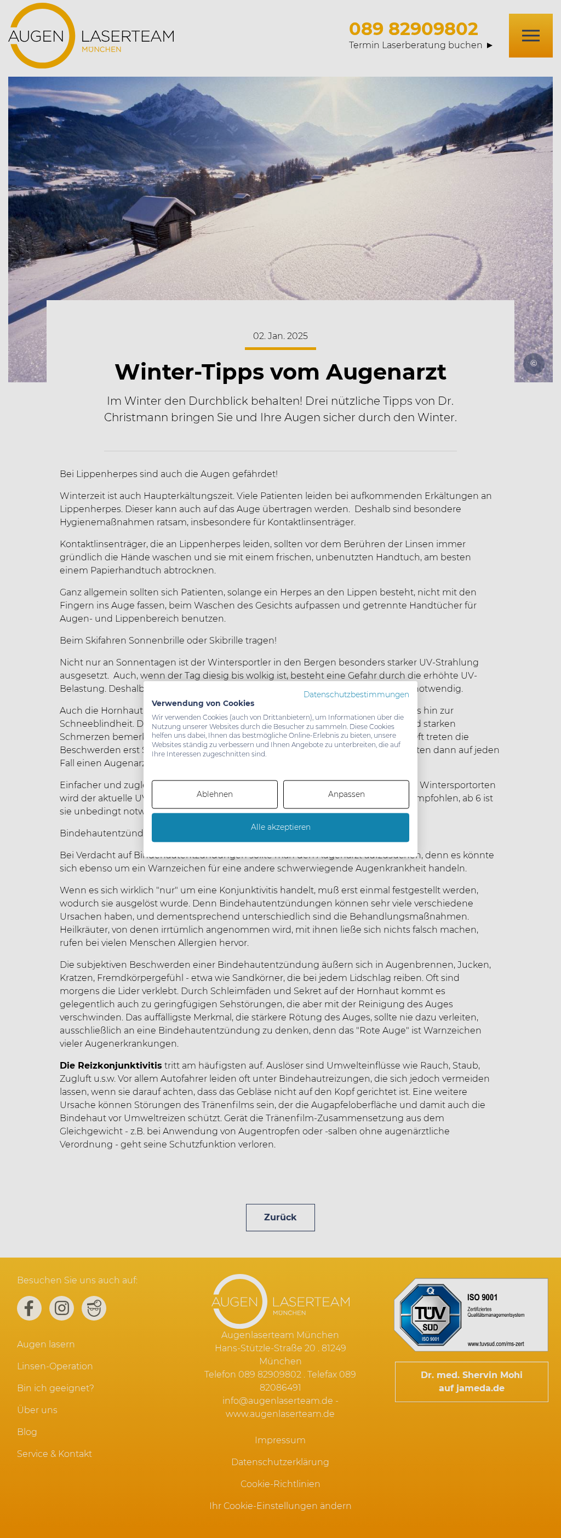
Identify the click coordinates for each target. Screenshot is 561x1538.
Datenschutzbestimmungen (356, 694)
